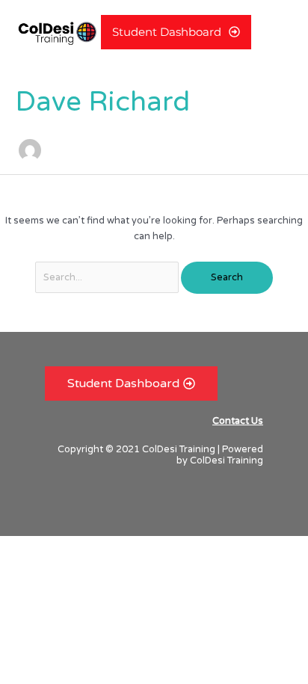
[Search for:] (108, 277)
